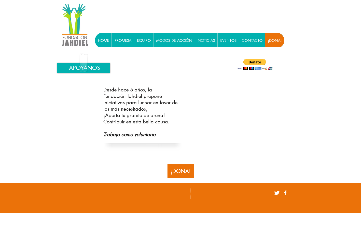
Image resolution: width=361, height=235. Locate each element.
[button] (255, 64)
